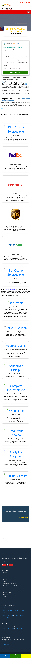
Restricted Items (6, 590)
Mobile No (6, 65)
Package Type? (7, 60)
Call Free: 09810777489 (8, 615)
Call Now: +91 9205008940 (21, 626)
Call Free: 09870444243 (8, 612)
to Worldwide (17, 33)
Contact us (5, 581)
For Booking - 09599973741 (7, 2)
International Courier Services (9, 583)
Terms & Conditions (7, 592)
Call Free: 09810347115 (20, 607)
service (4, 574)
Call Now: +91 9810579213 (8, 626)
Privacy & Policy (6, 588)
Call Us (5, 657)
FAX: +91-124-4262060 (19, 615)
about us (5, 572)
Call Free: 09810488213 (8, 610)
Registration (6, 594)
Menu (28, 12)
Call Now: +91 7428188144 (21, 628)
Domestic (17, 43)
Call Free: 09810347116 (20, 612)
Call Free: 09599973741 (8, 607)
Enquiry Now (26, 657)
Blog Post (5, 579)
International (9, 43)
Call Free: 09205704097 (20, 610)
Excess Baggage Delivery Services (10, 585)
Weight (18, 60)
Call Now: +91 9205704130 (8, 631)
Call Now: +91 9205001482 (8, 628)
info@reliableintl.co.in (8, 617)
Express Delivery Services (9, 577)
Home (11, 33)
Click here (6, 644)
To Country (6, 54)
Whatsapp (15, 657)
